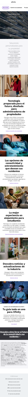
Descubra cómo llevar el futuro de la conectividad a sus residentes (14, 334)
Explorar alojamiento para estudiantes (14, 234)
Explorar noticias (14, 277)
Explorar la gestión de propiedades (14, 131)
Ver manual (14, 324)
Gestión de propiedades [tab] (16, 7)
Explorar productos (14, 183)
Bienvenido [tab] (5, 7)
